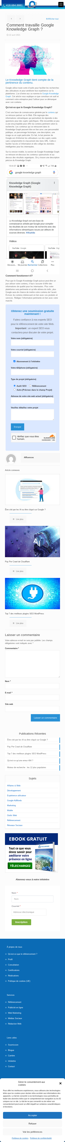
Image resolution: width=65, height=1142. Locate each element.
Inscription (21, 922)
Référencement (13, 820)
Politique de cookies (20, 1138)
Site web (9, 704)
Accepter (32, 1115)
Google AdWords (14, 800)
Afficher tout (53, 19)
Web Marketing (14, 1013)
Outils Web (12, 815)
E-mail (8, 693)
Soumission (13, 1045)
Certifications (14, 970)
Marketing (11, 805)
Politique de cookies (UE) (19, 981)
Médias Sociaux (15, 1018)
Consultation (13, 965)
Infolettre (12, 1061)
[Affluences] (32, 4)
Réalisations (13, 976)
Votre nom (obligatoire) (21, 338)
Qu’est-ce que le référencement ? (22, 954)
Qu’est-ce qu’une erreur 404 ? (20, 760)
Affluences (29, 457)
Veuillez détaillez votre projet (24, 408)
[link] (31, 853)
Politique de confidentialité (41, 1138)
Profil (10, 959)
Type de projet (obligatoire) (23, 379)
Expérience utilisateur (16, 795)
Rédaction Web (14, 1024)
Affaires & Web (13, 785)
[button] (60, 1083)
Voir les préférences (32, 1132)
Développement (14, 790)
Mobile (10, 810)
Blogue (11, 1050)
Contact (11, 1066)
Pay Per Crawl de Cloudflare (17, 561)
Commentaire (12, 648)
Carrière (11, 1056)
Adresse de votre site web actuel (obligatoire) (32, 396)
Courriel (16, 906)
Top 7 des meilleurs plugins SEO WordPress (24, 613)
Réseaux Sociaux (15, 825)
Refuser (32, 1123)
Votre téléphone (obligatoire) (24, 368)
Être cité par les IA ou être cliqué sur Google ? (25, 509)
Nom (8, 681)
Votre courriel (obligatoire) (23, 350)
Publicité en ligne (15, 1007)
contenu (51, 112)
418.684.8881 (14, 5)
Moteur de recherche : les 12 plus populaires (26, 767)
